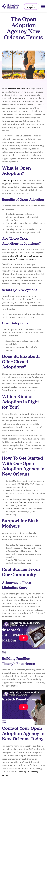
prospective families (17, 502)
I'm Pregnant (31, 6)
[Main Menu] (43, 7)
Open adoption (9, 180)
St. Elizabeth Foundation (16, 88)
